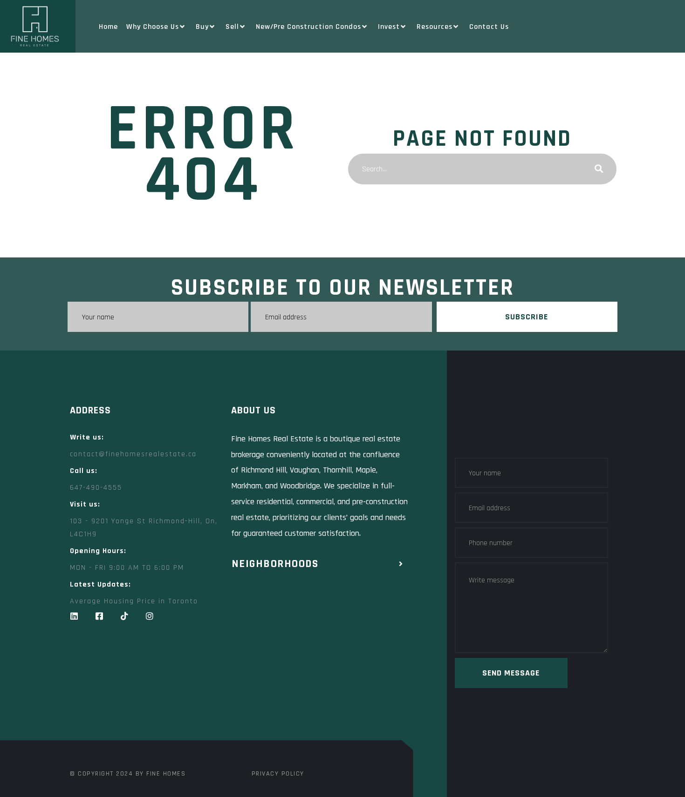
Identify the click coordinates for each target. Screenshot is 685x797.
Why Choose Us (152, 26)
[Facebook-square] (99, 616)
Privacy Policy (278, 774)
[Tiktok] (124, 616)
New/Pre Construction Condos (308, 26)
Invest (389, 26)
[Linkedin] (74, 616)
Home (108, 26)
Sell (232, 26)
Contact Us (489, 26)
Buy (202, 26)
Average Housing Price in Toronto (134, 601)
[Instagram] (149, 616)
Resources (434, 26)
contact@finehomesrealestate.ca (133, 454)
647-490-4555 (96, 488)
